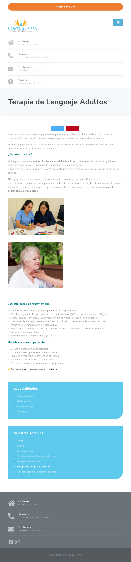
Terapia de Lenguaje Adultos (33, 466)
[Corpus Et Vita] (22, 24)
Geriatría (22, 411)
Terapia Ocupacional (29, 461)
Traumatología (25, 406)
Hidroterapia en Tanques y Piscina (36, 456)
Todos (20, 445)
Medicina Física (25, 401)
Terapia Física (25, 451)
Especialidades (25, 396)
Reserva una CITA (65, 6)
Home (20, 440)
